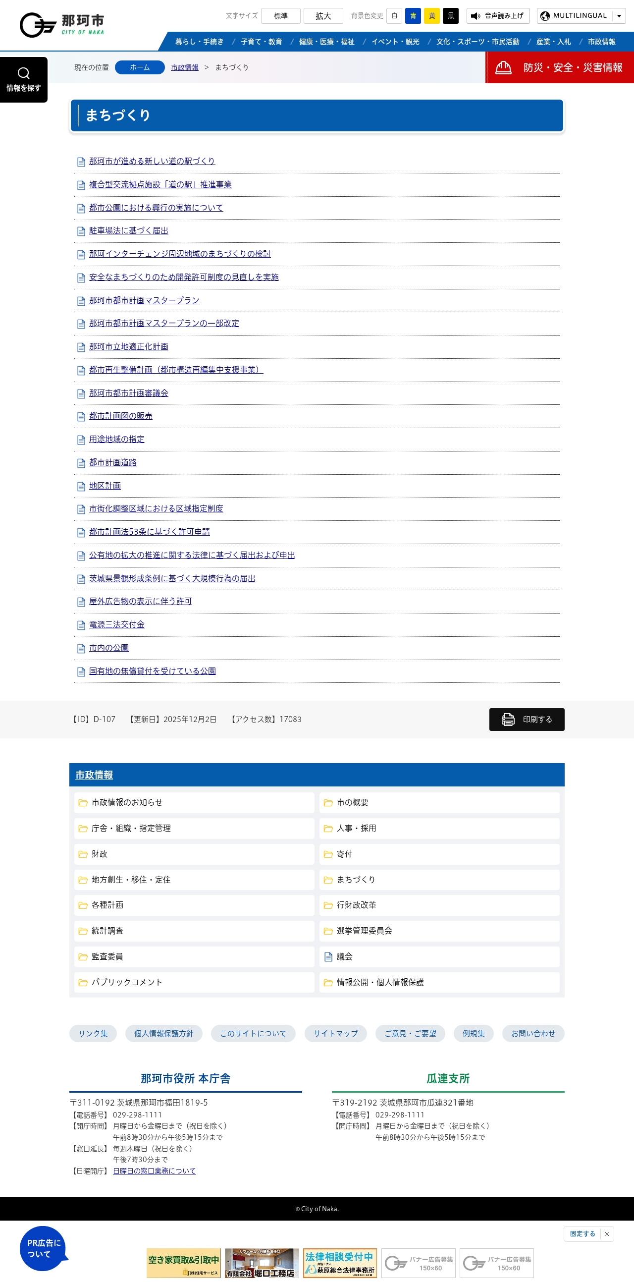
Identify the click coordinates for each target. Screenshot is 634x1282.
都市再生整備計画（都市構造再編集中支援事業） (176, 370)
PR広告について (44, 1248)
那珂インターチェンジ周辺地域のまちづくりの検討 (180, 254)
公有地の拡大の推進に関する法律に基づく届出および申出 (192, 555)
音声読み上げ (504, 15)
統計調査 (107, 931)
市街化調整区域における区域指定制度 (156, 508)
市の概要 (353, 802)
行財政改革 (356, 905)
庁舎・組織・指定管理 (131, 828)
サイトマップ (336, 1033)
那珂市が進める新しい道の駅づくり (152, 161)
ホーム (140, 67)
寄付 (345, 854)
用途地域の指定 (117, 439)
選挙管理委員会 (364, 931)
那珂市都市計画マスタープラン (144, 300)
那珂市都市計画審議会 (128, 393)
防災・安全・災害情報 (573, 67)
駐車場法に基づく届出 (128, 230)
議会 (345, 956)
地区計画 (105, 486)
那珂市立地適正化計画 (128, 346)
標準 (281, 15)
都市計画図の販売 (121, 416)
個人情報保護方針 (164, 1033)
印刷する (538, 719)
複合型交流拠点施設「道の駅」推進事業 (160, 184)
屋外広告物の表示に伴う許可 (140, 601)
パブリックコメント (127, 982)
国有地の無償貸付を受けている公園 (152, 671)
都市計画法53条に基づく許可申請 (149, 532)
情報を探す (23, 88)
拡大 (323, 16)
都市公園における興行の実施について (156, 208)
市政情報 (185, 67)
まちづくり (356, 880)
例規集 (474, 1033)
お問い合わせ (533, 1033)
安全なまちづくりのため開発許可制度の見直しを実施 (184, 277)
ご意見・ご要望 (410, 1033)
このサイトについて (253, 1033)
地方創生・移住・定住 (131, 880)
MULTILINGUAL (580, 15)
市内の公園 (109, 648)
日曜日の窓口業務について (154, 1171)
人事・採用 (356, 828)
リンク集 (93, 1033)
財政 (99, 854)
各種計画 (107, 905)
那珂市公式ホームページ (62, 27)
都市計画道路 (113, 462)
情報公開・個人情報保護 (380, 982)
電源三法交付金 (117, 624)
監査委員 (107, 956)
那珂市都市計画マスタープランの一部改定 (164, 323)
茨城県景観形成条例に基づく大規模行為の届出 (172, 578)
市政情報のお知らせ (127, 802)
